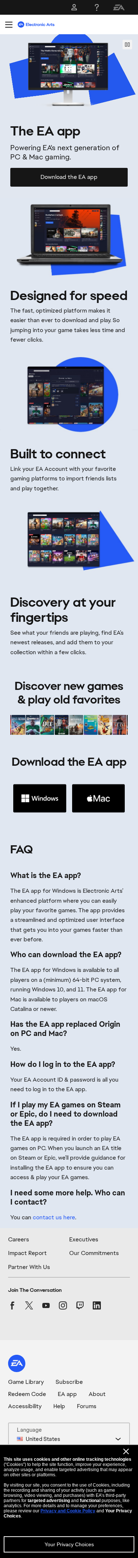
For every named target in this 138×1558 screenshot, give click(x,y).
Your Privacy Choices (69, 1544)
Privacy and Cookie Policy (67, 1510)
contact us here (54, 1217)
